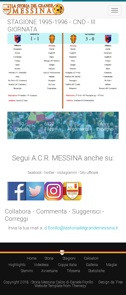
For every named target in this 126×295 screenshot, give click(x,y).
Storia (49, 258)
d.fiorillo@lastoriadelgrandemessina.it (81, 228)
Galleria (92, 265)
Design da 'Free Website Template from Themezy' (79, 284)
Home (31, 258)
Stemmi (27, 271)
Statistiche (96, 271)
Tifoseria (73, 271)
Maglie (111, 265)
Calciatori (91, 258)
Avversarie (49, 271)
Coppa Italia (67, 265)
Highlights (17, 265)
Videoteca (41, 265)
